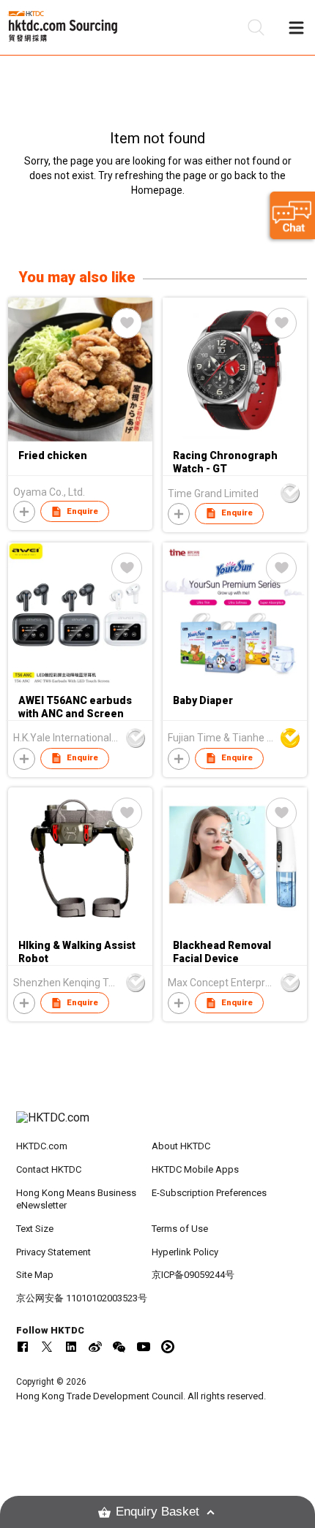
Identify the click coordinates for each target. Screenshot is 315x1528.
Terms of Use (180, 1228)
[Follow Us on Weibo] (95, 1346)
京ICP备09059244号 (193, 1274)
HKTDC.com (41, 1146)
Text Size (34, 1228)
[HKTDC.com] (158, 1125)
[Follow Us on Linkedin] (71, 1346)
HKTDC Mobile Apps (195, 1169)
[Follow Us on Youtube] (143, 1346)
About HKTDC (181, 1146)
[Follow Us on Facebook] (22, 1346)
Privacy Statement (53, 1252)
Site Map (34, 1274)
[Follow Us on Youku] (167, 1346)
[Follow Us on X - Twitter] (46, 1346)
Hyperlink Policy (185, 1252)
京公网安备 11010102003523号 (81, 1298)
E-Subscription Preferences (209, 1192)
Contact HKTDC (48, 1169)
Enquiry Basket (157, 1511)
